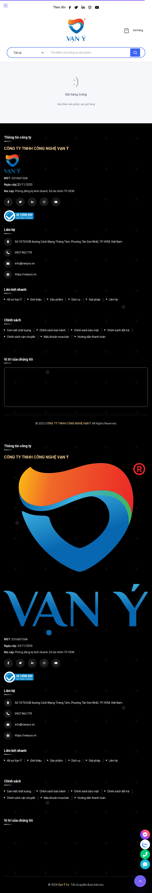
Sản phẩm (56, 299)
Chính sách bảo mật (86, 330)
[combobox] (90, 52)
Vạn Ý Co (63, 884)
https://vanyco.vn (25, 274)
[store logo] (76, 30)
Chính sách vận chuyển (21, 336)
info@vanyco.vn (25, 263)
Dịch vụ (75, 299)
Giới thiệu (36, 299)
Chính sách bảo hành (53, 330)
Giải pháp (94, 299)
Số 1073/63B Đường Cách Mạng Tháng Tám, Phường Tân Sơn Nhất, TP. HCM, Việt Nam (68, 241)
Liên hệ (113, 299)
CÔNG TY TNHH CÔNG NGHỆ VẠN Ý (68, 423)
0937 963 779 (23, 252)
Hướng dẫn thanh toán (91, 336)
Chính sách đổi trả (118, 330)
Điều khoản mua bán (56, 336)
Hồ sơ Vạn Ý (14, 299)
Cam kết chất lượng (19, 330)
